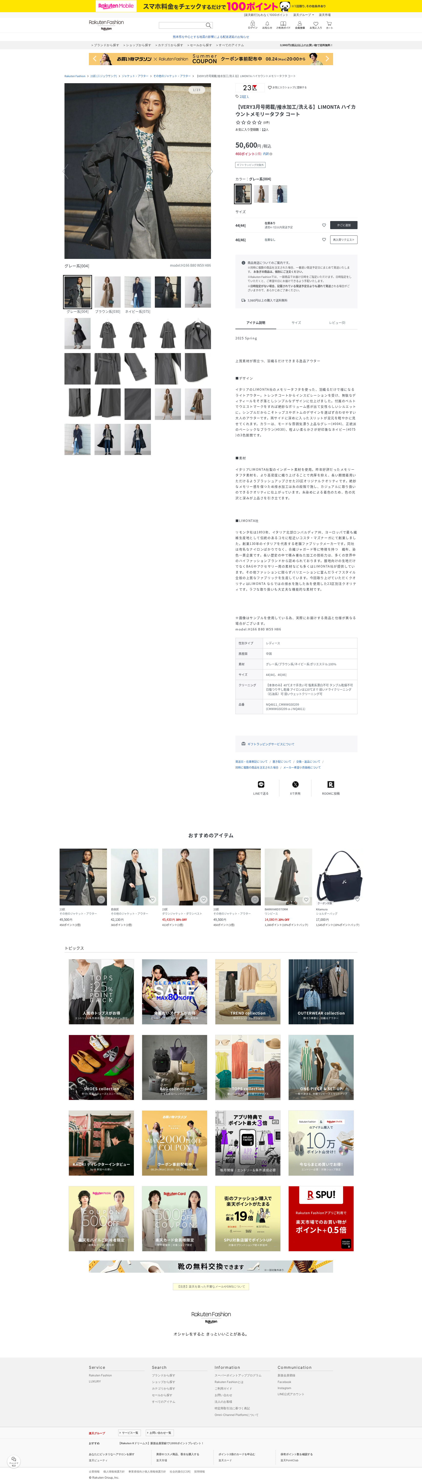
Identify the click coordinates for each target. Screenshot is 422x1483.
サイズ (296, 322)
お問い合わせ (223, 1395)
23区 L (244, 96)
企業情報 (94, 1471)
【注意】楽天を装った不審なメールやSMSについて (211, 1286)
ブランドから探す (163, 1375)
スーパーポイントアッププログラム (238, 1375)
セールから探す (162, 1395)
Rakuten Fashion (74, 76)
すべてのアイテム (163, 1401)
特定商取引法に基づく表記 (232, 1408)
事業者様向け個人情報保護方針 (147, 1471)
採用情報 (199, 1471)
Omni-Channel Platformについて (237, 1415)
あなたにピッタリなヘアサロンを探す (112, 1454)
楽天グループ (302, 15)
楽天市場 (325, 15)
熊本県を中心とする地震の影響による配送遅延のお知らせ (211, 37)
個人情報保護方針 (114, 1471)
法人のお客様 (223, 1401)
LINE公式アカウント (291, 1394)
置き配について (282, 762)
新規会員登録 (286, 1375)
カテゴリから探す (163, 1388)
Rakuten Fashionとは (229, 1382)
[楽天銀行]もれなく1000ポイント (266, 15)
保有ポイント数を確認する (297, 1454)
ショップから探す (163, 1382)
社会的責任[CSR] (180, 1471)
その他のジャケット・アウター (172, 76)
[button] (137, 171)
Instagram (284, 1388)
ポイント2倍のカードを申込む (237, 1454)
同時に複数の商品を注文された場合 (256, 767)
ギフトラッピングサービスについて (271, 744)
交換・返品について (308, 762)
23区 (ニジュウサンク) (103, 76)
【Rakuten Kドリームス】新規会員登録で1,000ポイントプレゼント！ (161, 1443)
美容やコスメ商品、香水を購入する (177, 1454)
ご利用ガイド (223, 1388)
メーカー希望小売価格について (302, 767)
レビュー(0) (337, 322)
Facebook (284, 1382)
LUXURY (95, 1381)
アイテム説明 (255, 322)
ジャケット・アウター (135, 76)
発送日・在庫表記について (251, 762)
